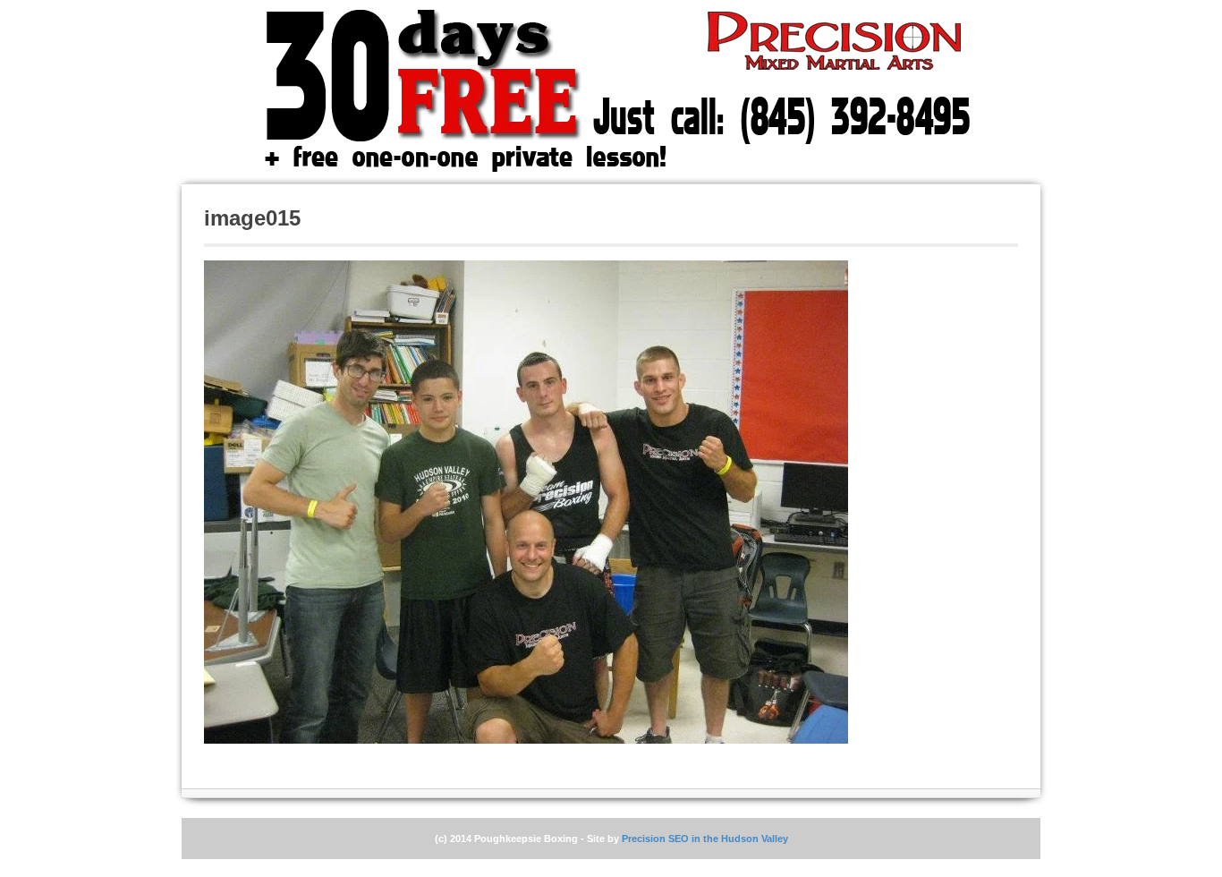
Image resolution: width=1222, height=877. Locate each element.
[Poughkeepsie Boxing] (588, 91)
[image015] (526, 501)
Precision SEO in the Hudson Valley (705, 838)
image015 (252, 218)
